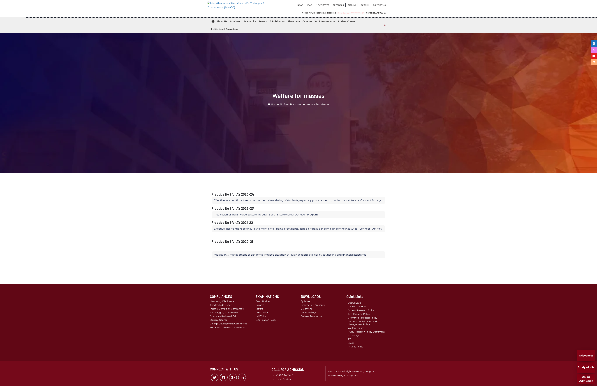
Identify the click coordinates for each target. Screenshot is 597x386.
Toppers (259, 305)
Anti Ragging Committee (224, 312)
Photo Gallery (308, 312)
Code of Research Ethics (361, 310)
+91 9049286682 (281, 378)
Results (259, 308)
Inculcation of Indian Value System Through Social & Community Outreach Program (266, 214)
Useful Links (354, 302)
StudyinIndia (586, 367)
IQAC (309, 5)
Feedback (338, 5)
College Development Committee (228, 323)
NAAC (300, 5)
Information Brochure (313, 305)
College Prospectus (311, 316)
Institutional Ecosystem (224, 29)
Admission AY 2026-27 (351, 13)
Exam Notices (262, 301)
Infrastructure (327, 21)
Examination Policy (265, 320)
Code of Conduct (357, 306)
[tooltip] (594, 43)
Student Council (218, 320)
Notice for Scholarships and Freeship (319, 13)
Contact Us (379, 5)
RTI (349, 339)
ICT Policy (353, 335)
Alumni (352, 5)
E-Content (306, 308)
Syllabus (305, 301)
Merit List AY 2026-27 (376, 13)
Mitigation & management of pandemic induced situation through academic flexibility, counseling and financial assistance (290, 254)
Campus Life (310, 21)
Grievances (586, 355)
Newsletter (322, 5)
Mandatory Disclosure (222, 301)
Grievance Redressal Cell (223, 316)
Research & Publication (272, 21)
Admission (235, 21)
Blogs (351, 343)
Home (274, 104)
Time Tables (261, 312)
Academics (250, 21)
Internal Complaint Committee (227, 308)
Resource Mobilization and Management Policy (362, 323)
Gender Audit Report (221, 305)
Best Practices (292, 104)
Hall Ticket (261, 316)
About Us (222, 21)
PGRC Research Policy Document (366, 331)
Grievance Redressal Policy (362, 317)
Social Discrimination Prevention (228, 327)
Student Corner (346, 21)
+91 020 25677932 (282, 374)
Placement (294, 21)
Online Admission (586, 378)
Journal (364, 5)
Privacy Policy (355, 346)
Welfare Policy (356, 328)
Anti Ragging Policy (359, 314)
